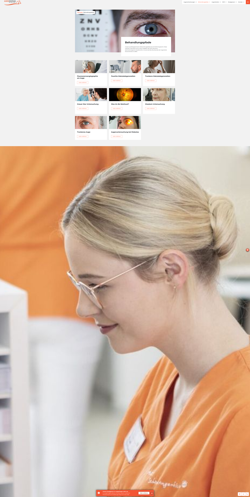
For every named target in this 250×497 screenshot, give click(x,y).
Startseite (80, 12)
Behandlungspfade (203, 2)
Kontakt (240, 2)
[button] (152, 493)
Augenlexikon (215, 2)
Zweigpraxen (231, 2)
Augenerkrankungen (189, 2)
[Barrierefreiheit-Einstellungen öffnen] (247, 250)
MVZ (223, 2)
